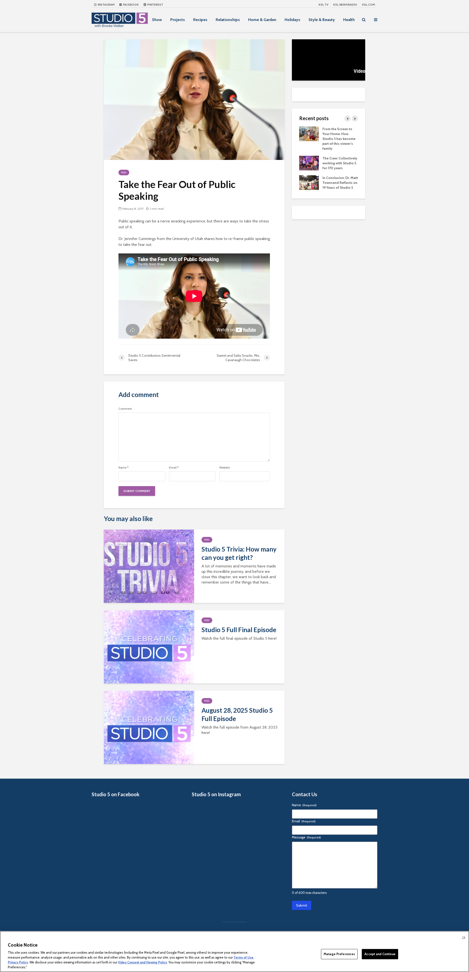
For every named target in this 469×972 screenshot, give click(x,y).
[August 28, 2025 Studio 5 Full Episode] (149, 727)
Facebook (130, 4)
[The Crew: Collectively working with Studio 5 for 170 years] (309, 162)
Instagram (106, 4)
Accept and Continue (379, 954)
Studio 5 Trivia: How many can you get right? (239, 553)
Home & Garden (262, 19)
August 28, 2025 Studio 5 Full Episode (237, 714)
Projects (177, 19)
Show (157, 19)
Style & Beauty (322, 19)
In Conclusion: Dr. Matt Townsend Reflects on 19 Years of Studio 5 (340, 183)
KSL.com (368, 4)
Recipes (200, 19)
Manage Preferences (339, 954)
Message (306, 837)
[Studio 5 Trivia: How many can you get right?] (149, 566)
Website (224, 467)
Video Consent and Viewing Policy (142, 962)
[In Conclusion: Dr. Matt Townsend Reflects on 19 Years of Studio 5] (309, 182)
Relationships (228, 19)
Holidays (292, 19)
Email (174, 467)
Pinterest (155, 4)
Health (349, 19)
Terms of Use (243, 957)
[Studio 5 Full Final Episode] (149, 646)
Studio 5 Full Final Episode (239, 630)
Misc (124, 172)
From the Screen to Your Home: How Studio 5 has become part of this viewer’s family (338, 139)
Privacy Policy (18, 962)
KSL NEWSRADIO (345, 4)
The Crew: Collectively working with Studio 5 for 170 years (339, 163)
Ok (463, 937)
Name (123, 467)
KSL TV (323, 4)
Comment (125, 408)
